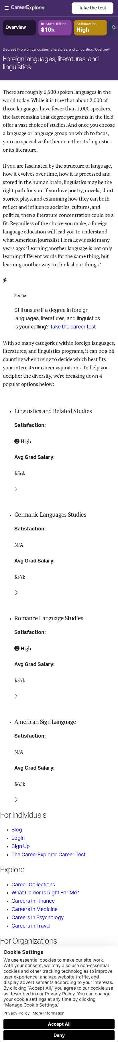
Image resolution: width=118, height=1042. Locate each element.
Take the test (92, 8)
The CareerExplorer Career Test (48, 854)
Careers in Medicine (34, 909)
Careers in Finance (33, 901)
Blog (16, 830)
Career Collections (33, 885)
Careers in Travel (30, 926)
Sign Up (20, 846)
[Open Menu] (38, 8)
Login (18, 838)
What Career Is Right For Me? (45, 893)
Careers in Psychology (37, 917)
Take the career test (73, 327)
